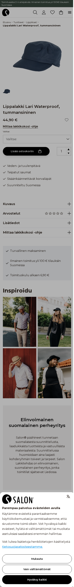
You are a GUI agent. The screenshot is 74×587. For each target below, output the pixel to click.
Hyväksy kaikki (37, 579)
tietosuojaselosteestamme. (22, 546)
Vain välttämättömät (37, 569)
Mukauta (37, 558)
